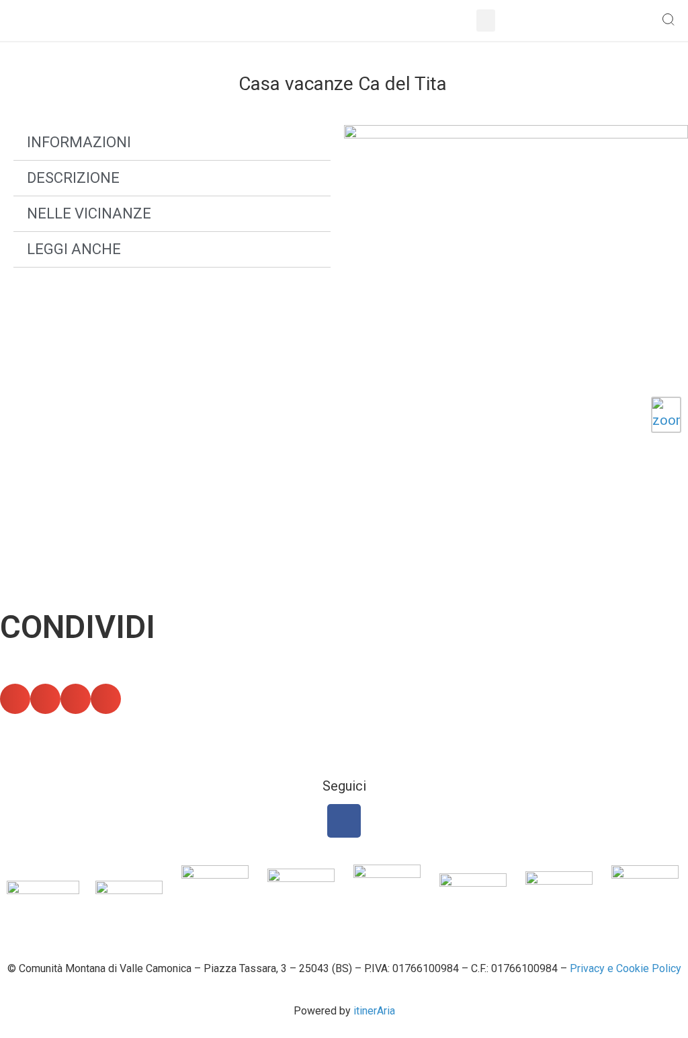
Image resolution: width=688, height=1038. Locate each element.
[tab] (172, 142)
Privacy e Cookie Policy (625, 968)
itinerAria (374, 1010)
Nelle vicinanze (89, 213)
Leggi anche (74, 249)
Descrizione (73, 177)
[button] (485, 20)
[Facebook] (344, 821)
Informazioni (79, 142)
